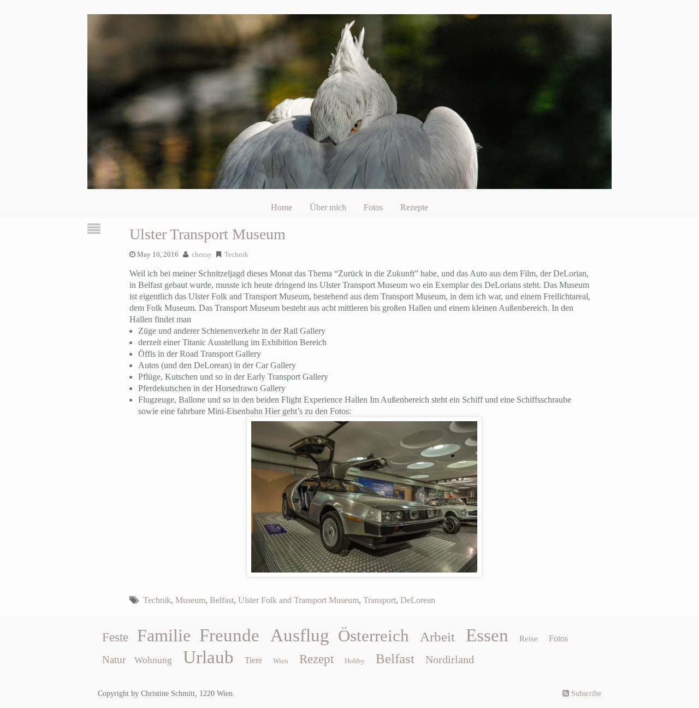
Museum (190, 600)
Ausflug (299, 635)
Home (281, 207)
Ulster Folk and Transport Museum (298, 600)
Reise (528, 638)
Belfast (222, 600)
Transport (379, 600)
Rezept (316, 659)
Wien (280, 661)
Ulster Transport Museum (207, 234)
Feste (115, 637)
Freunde (229, 635)
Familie (164, 635)
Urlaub (208, 657)
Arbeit (437, 636)
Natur (114, 659)
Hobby (355, 661)
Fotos (373, 207)
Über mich (328, 207)
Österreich (373, 636)
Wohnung (153, 660)
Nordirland (449, 659)
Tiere (253, 660)
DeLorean (417, 600)
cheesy (202, 254)
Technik (236, 254)
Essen (487, 635)
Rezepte (414, 207)
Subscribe (585, 693)
